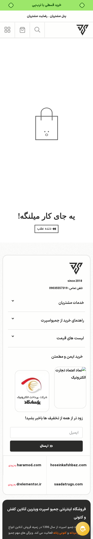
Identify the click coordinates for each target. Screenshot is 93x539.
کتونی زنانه (60, 533)
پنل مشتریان (57, 16)
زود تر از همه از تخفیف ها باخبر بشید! (54, 418)
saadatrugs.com (68, 484)
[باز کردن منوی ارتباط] (83, 529)
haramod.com (29, 465)
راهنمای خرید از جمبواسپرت (62, 320)
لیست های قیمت (70, 338)
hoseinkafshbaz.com (68, 465)
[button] (37, 30)
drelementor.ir (28, 484)
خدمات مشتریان (71, 303)
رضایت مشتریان (37, 16)
